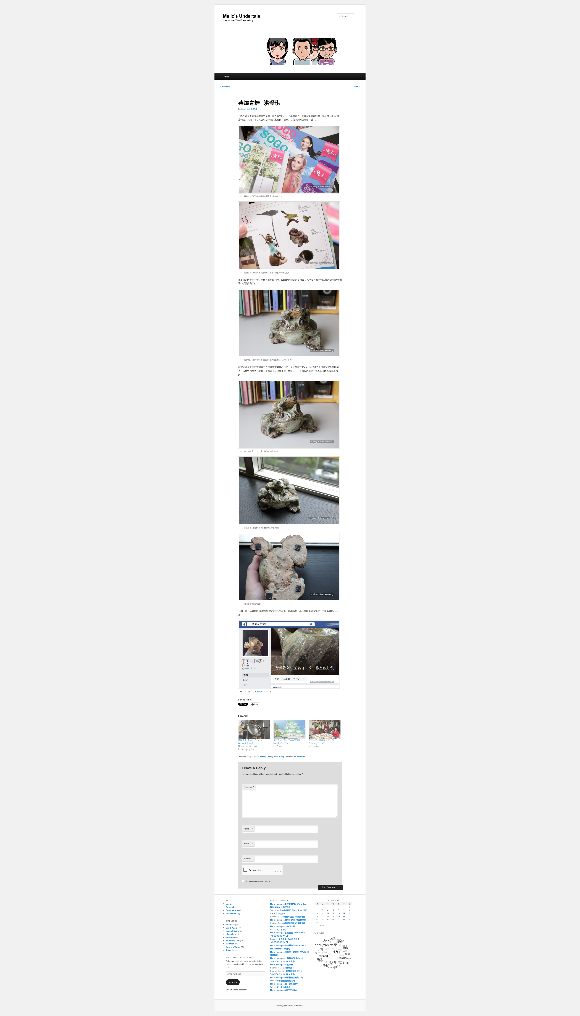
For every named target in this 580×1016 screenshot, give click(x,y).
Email (248, 843)
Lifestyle (230, 934)
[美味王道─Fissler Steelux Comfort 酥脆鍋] (254, 729)
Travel (229, 950)
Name (248, 828)
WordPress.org (233, 913)
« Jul (322, 925)
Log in (229, 903)
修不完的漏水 (291, 990)
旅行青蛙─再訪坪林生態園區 (286, 740)
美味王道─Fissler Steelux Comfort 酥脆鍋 (250, 742)
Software (230, 943)
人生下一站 (290, 926)
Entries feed (231, 907)
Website (247, 858)
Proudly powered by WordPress (290, 1005)
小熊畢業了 (290, 964)
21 (344, 916)
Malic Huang (279, 756)
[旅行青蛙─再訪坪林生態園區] (289, 729)
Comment (249, 787)
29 (349, 919)
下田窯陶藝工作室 (260, 691)
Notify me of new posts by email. (258, 881)
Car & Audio (231, 927)
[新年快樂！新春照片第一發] (325, 729)
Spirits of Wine (233, 947)
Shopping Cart (264, 756)
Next (357, 86)
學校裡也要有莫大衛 (294, 977)
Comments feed (233, 910)
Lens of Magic (232, 930)
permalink (301, 756)
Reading (230, 937)
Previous (225, 86)
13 (339, 913)
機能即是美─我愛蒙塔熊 (294, 916)
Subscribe (233, 982)
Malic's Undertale (241, 16)
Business (230, 924)
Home (226, 76)
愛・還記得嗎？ (292, 983)
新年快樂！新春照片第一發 (321, 740)
